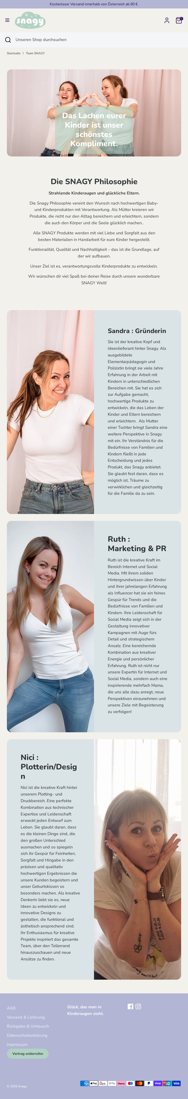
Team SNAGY (35, 53)
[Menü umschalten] (7, 20)
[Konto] (166, 19)
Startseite (13, 53)
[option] (94, 112)
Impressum (17, 1044)
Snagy (22, 1086)
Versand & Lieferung (26, 1017)
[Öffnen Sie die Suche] (7, 40)
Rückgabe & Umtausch (28, 1026)
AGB (11, 1008)
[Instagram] (138, 1006)
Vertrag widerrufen (27, 1053)
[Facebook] (130, 1006)
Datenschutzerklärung (27, 1035)
